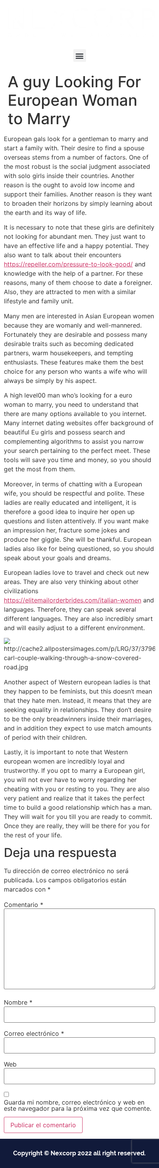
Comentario (23, 905)
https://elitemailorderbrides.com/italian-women (72, 600)
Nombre (18, 1002)
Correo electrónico (34, 1033)
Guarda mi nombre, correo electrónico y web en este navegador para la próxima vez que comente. (77, 1105)
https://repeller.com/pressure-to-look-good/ (68, 264)
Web (10, 1064)
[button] (79, 55)
